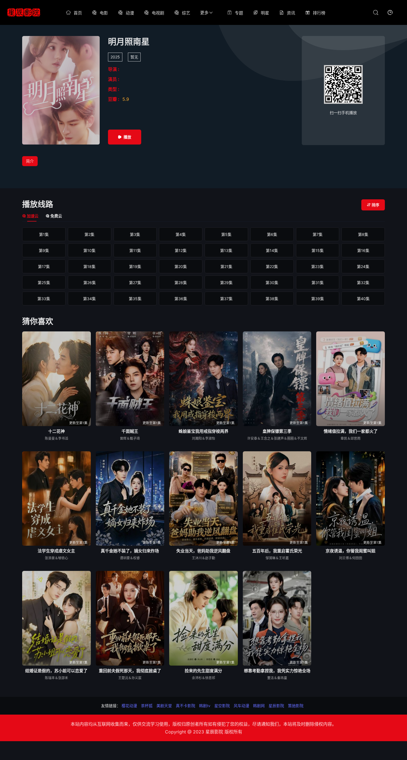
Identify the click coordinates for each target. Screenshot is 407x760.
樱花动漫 (129, 705)
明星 (265, 13)
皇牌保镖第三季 (277, 431)
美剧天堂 (164, 705)
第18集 (89, 266)
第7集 (318, 234)
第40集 (363, 298)
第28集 (180, 282)
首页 (78, 13)
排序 (375, 204)
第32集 (363, 282)
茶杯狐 (147, 705)
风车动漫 (241, 705)
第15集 (317, 250)
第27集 (135, 282)
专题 (239, 13)
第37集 (226, 298)
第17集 (44, 266)
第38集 (272, 298)
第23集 (317, 266)
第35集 (135, 298)
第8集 (363, 234)
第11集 (135, 250)
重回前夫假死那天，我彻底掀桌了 (130, 670)
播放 (127, 137)
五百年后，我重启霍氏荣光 (277, 550)
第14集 (272, 250)
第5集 (226, 234)
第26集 (89, 282)
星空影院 (222, 705)
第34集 (89, 298)
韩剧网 (259, 705)
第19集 (135, 266)
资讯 (291, 13)
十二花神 (56, 431)
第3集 (135, 234)
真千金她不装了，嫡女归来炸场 (130, 550)
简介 (30, 161)
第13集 (226, 250)
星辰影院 (276, 705)
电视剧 (158, 13)
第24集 (363, 266)
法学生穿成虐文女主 (56, 550)
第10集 (89, 250)
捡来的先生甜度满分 (203, 670)
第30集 (272, 282)
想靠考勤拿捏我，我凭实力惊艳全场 (277, 670)
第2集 (89, 234)
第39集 (317, 298)
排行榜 (319, 13)
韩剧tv (204, 705)
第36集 (180, 298)
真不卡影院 (185, 705)
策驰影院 (295, 705)
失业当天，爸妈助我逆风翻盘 (203, 550)
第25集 (44, 282)
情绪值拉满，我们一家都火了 (351, 431)
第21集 (226, 266)
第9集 (44, 250)
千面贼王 (130, 431)
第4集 (181, 234)
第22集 (272, 266)
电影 (104, 13)
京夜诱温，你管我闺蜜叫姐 (350, 550)
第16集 (363, 250)
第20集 (180, 266)
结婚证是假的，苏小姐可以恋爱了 (56, 670)
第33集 (43, 298)
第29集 (226, 282)
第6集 (272, 234)
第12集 (181, 250)
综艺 (186, 13)
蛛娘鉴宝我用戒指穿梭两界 (203, 431)
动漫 (130, 13)
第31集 (317, 282)
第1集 (44, 234)
